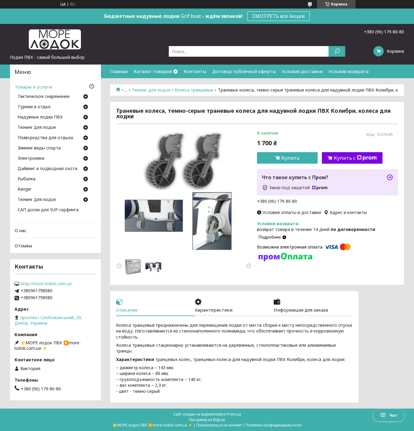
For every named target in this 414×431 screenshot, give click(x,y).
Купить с (345, 158)
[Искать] (337, 51)
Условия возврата (349, 71)
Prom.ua (233, 414)
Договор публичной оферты (244, 71)
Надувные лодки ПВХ (40, 117)
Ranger (25, 189)
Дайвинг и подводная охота (47, 168)
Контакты (195, 71)
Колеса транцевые (194, 90)
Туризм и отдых (34, 107)
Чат (393, 415)
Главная (119, 71)
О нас (21, 230)
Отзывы (23, 245)
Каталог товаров (153, 71)
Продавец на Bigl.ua (207, 419)
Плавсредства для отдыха (45, 137)
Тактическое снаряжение (44, 96)
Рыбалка (26, 179)
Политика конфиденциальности (274, 425)
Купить (290, 158)
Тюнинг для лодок (151, 90)
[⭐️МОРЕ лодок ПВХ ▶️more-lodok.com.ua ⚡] (55, 39)
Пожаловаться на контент (219, 425)
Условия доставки (302, 71)
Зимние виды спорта (39, 148)
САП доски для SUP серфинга (48, 210)
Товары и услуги (33, 87)
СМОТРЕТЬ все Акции (278, 16)
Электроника (31, 158)
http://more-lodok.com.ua (46, 283)
